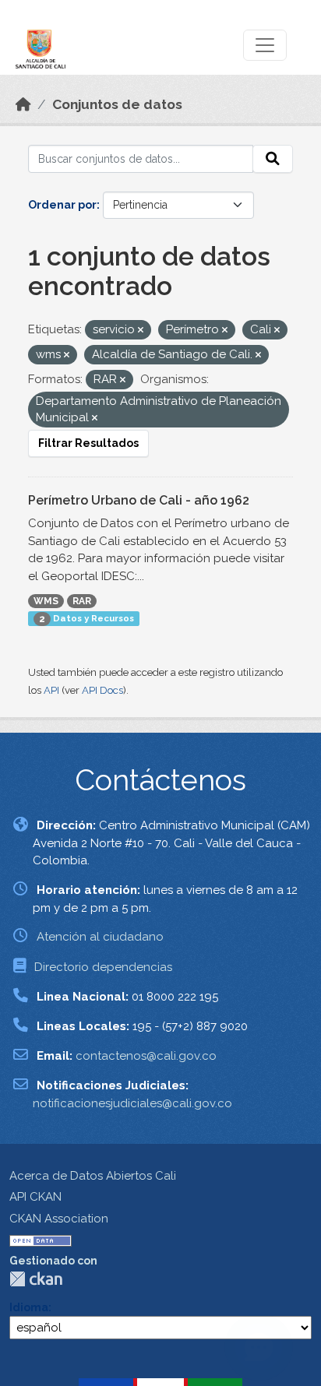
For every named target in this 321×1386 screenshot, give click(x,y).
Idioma (28, 1307)
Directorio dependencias (103, 967)
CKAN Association (58, 1219)
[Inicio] (23, 104)
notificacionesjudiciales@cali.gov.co (132, 1103)
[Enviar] (272, 159)
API (51, 690)
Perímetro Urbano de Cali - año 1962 (138, 500)
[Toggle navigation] (265, 45)
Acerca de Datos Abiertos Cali (92, 1176)
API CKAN (35, 1197)
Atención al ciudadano (100, 937)
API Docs (102, 690)
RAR (81, 601)
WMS (46, 601)
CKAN (35, 1279)
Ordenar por (62, 205)
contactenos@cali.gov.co (146, 1056)
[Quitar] (140, 330)
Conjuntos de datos (117, 104)
